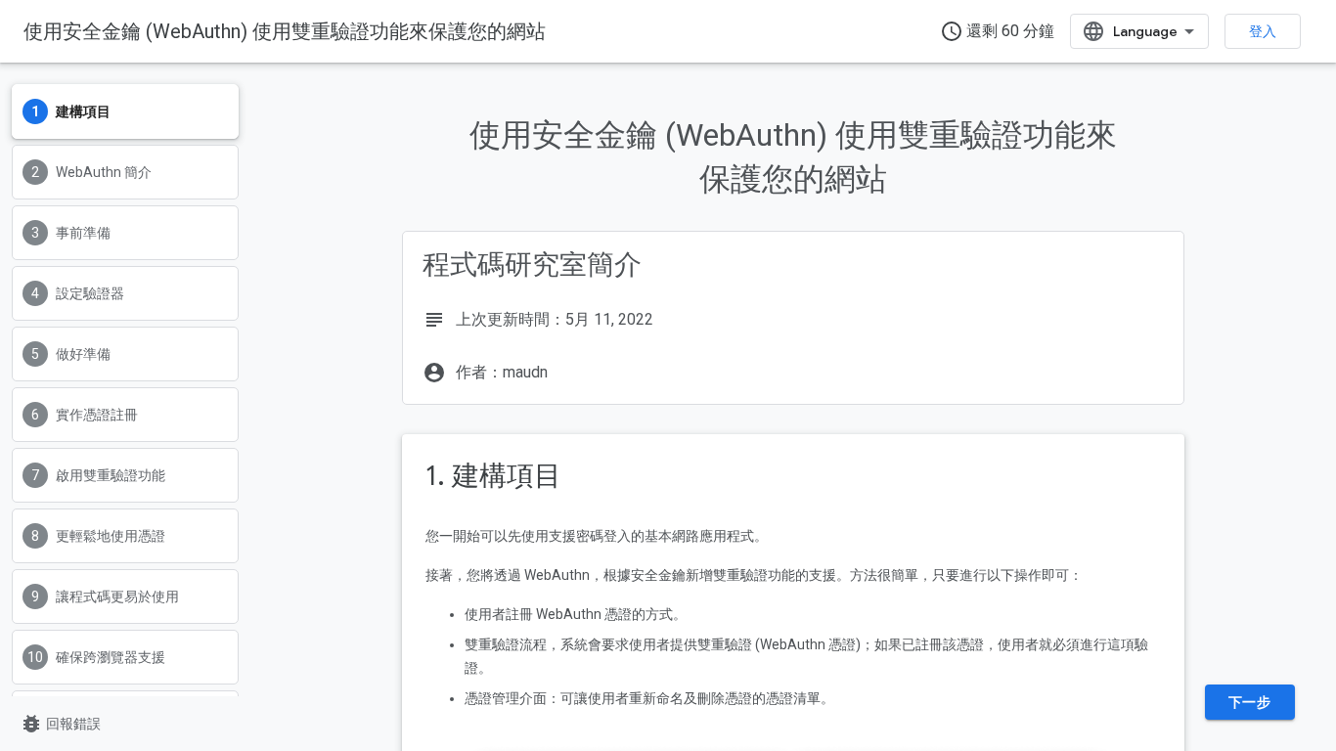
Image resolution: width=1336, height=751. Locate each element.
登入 (1262, 31)
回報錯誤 (60, 723)
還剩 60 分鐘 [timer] (997, 31)
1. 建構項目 (493, 476)
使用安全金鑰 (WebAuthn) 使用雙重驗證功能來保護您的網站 (284, 31)
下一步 (1249, 702)
